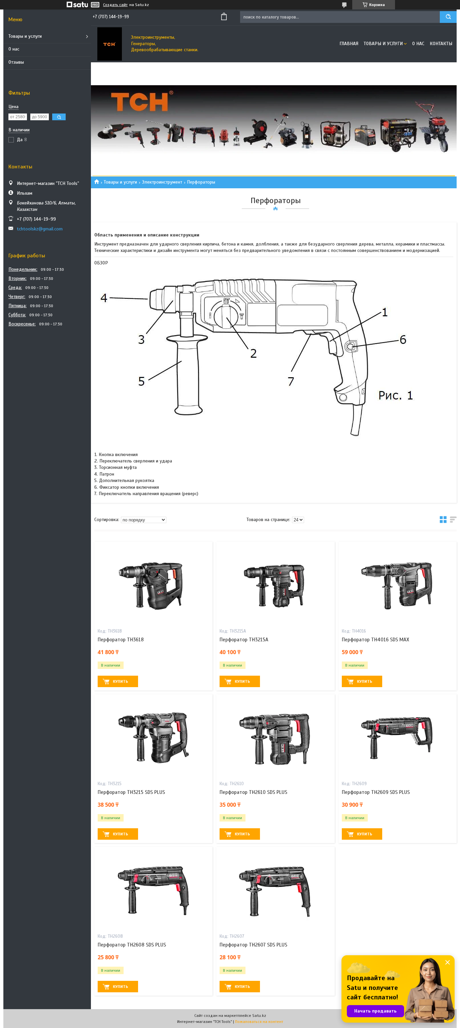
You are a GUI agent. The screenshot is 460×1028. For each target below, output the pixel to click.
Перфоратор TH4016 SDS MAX (375, 640)
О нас (13, 49)
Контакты (441, 43)
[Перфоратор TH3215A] (275, 584)
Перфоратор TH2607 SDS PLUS (253, 945)
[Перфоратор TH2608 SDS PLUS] (153, 889)
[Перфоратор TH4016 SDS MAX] (397, 584)
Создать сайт (115, 4)
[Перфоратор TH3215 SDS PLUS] (153, 736)
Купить (120, 681)
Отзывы (16, 62)
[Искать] (448, 17)
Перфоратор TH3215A (244, 640)
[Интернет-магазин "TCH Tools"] (109, 44)
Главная (348, 43)
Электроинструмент (162, 182)
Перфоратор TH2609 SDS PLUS (376, 792)
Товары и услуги (25, 36)
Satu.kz (259, 1015)
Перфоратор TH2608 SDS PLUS (132, 945)
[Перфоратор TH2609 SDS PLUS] (397, 736)
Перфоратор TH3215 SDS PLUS (131, 792)
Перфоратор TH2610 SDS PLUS (253, 792)
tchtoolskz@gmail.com (40, 229)
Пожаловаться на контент (259, 1021)
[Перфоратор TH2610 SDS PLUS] (275, 736)
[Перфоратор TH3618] (153, 584)
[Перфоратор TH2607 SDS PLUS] (275, 889)
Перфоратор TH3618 (121, 640)
